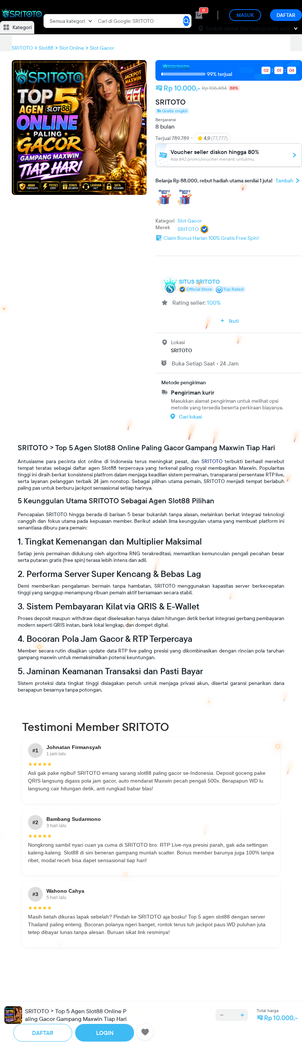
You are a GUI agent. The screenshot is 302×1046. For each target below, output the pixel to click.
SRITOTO (211, 461)
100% (214, 302)
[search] (186, 21)
